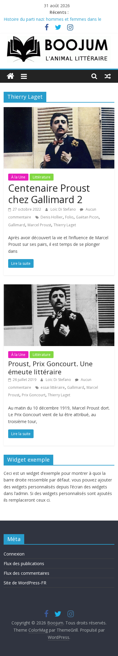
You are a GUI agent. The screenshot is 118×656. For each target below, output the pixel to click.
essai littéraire (53, 387)
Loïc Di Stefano (64, 209)
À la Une (18, 177)
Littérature (42, 177)
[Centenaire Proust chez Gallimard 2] (59, 110)
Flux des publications (24, 563)
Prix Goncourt (33, 395)
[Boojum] (10, 76)
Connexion (14, 554)
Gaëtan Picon (87, 217)
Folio (69, 217)
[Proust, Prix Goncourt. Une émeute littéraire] (59, 288)
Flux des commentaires (26, 573)
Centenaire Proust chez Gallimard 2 (49, 193)
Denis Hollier (52, 217)
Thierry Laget (65, 224)
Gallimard (16, 224)
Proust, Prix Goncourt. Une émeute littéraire (50, 367)
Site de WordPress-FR (25, 583)
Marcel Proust (39, 224)
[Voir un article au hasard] (107, 76)
